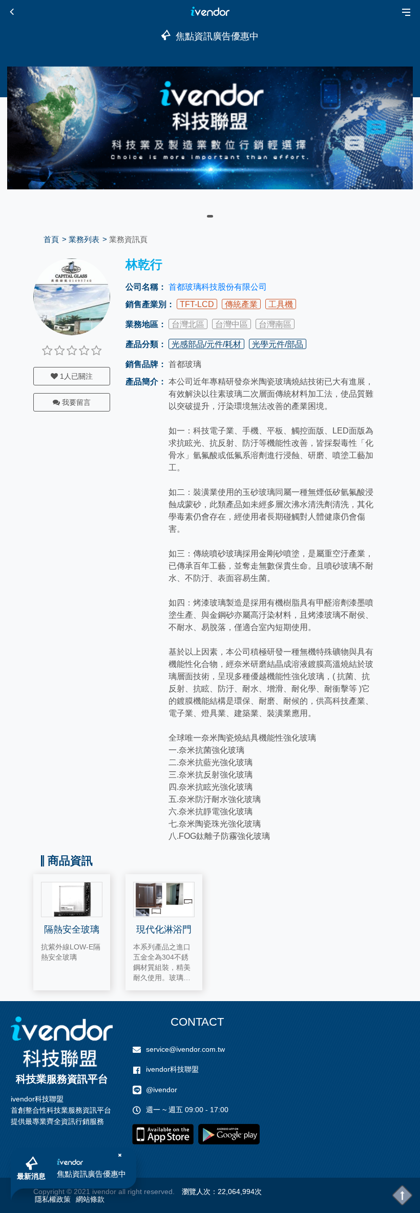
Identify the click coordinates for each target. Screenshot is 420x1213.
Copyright (49, 1191)
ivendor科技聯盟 (172, 1069)
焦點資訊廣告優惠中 (91, 1174)
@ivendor (161, 1090)
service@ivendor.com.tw (185, 1049)
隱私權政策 (53, 1199)
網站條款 (90, 1199)
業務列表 (84, 239)
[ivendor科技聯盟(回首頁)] (62, 1041)
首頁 (51, 239)
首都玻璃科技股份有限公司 (218, 287)
